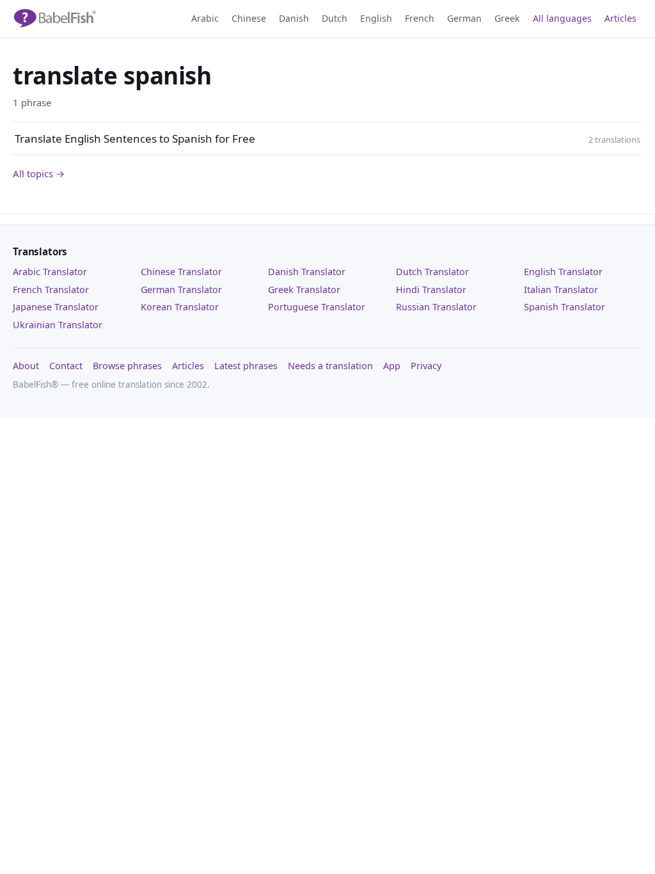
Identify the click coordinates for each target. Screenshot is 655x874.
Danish (294, 18)
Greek (507, 18)
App (391, 366)
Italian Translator (561, 289)
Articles (620, 18)
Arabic (205, 18)
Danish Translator (306, 272)
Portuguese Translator (316, 307)
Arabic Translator (50, 272)
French (419, 18)
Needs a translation (330, 366)
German (464, 18)
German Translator (181, 289)
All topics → (39, 173)
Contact (66, 366)
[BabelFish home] (54, 18)
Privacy (426, 366)
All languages (562, 18)
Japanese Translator (56, 307)
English (376, 18)
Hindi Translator (431, 289)
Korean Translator (180, 307)
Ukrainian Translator (57, 325)
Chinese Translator (181, 272)
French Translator (51, 289)
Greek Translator (304, 289)
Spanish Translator (564, 307)
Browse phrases (127, 366)
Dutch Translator (432, 272)
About (26, 366)
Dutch (334, 18)
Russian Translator (436, 307)
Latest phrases (246, 366)
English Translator (563, 272)
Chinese (249, 18)
